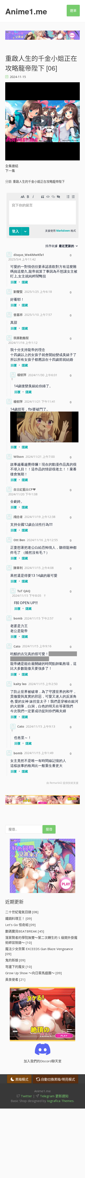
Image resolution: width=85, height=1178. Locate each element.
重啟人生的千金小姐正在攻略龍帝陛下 (39, 182)
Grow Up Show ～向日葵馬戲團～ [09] (33, 973)
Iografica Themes (60, 1101)
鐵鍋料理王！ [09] (18, 918)
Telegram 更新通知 (53, 1096)
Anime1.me (26, 11)
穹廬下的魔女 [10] (18, 966)
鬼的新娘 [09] (15, 960)
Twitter (26, 1096)
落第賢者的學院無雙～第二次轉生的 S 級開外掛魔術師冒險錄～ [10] (41, 940)
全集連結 (11, 166)
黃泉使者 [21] (15, 979)
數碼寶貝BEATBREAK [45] (24, 931)
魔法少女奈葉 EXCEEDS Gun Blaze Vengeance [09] (39, 951)
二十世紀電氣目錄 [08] (21, 912)
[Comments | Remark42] (42, 490)
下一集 (10, 170)
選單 (73, 10)
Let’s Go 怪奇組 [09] (20, 925)
